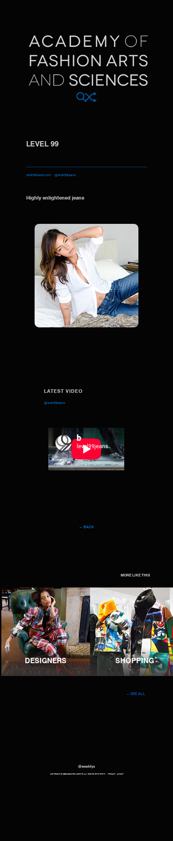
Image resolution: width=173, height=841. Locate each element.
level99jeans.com (38, 175)
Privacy (111, 774)
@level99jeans (65, 175)
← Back (86, 527)
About (120, 774)
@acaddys (86, 766)
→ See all (135, 694)
